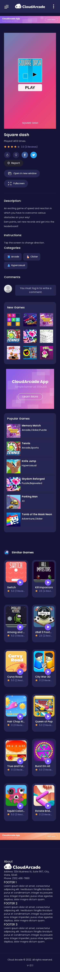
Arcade (15, 256)
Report (15, 163)
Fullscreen (19, 183)
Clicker (34, 256)
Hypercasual (18, 265)
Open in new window (24, 173)
